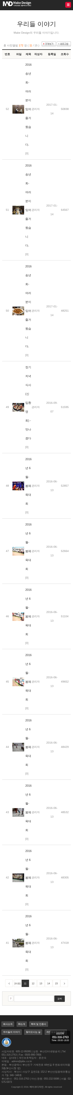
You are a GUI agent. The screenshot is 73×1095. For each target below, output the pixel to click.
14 (48, 983)
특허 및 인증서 (38, 1024)
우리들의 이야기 (11, 1032)
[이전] (17, 983)
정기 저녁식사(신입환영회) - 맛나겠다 (28, 403)
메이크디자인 (37, 1087)
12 (33, 983)
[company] (60, 1037)
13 (41, 983)
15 (56, 983)
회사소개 (7, 1024)
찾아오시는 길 (33, 1032)
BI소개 (21, 1024)
